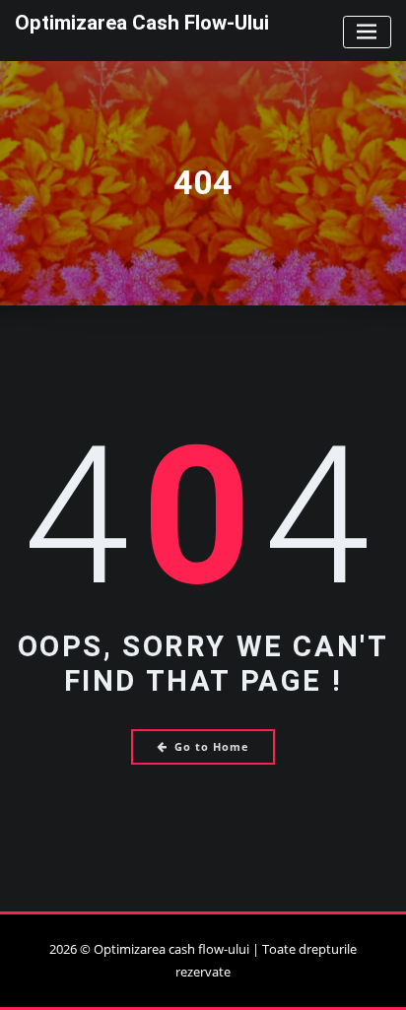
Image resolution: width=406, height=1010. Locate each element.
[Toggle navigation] (367, 32)
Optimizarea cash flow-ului (142, 22)
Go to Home (211, 746)
